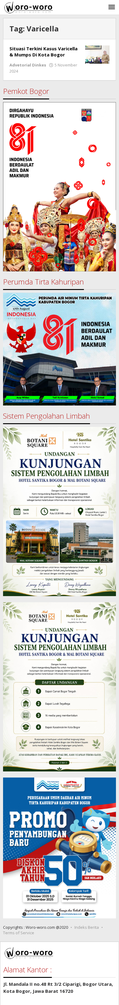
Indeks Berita (86, 927)
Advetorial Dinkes (27, 65)
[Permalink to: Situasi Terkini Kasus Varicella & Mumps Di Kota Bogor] (97, 54)
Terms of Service (18, 932)
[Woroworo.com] (28, 7)
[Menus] (111, 7)
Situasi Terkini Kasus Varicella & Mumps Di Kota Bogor (43, 51)
